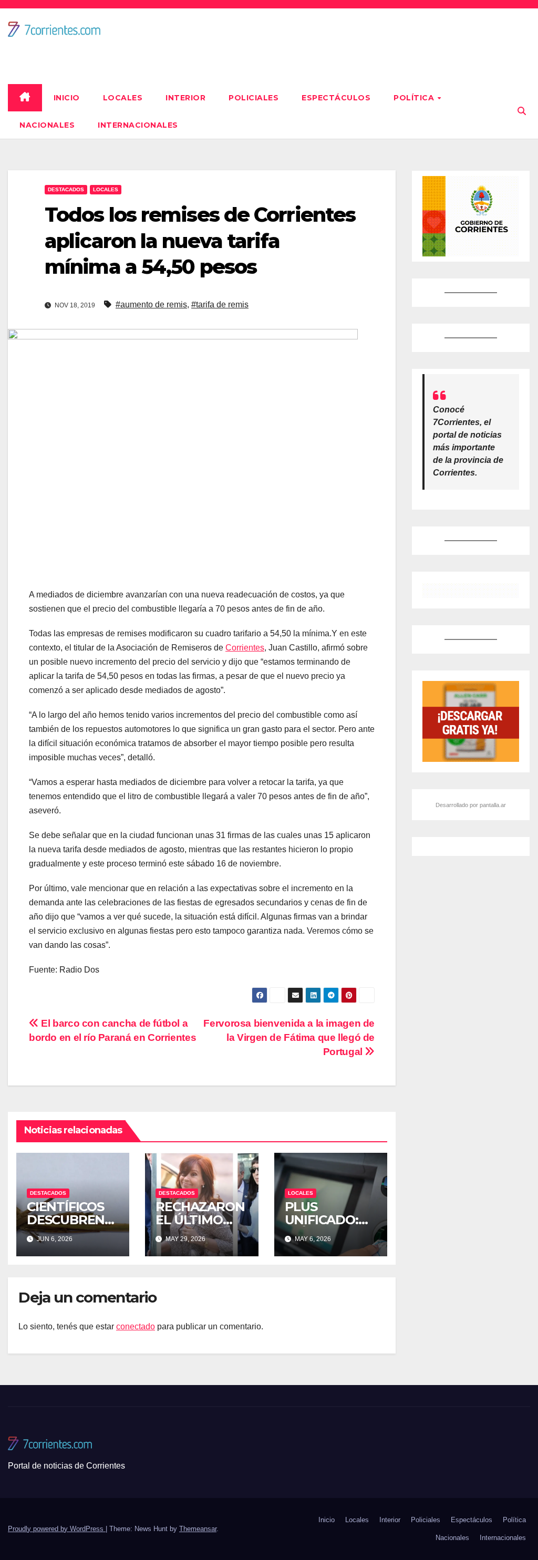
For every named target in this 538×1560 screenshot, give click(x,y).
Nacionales (47, 125)
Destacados (66, 189)
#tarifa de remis (220, 304)
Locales (123, 97)
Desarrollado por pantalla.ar (471, 805)
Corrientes (244, 647)
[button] (522, 111)
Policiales (253, 97)
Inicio (67, 97)
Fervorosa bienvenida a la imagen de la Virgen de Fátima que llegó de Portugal (289, 1037)
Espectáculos (336, 97)
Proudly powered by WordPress (57, 1529)
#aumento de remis (151, 304)
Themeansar (197, 1529)
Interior (185, 97)
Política (415, 97)
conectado (135, 1326)
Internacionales (138, 125)
